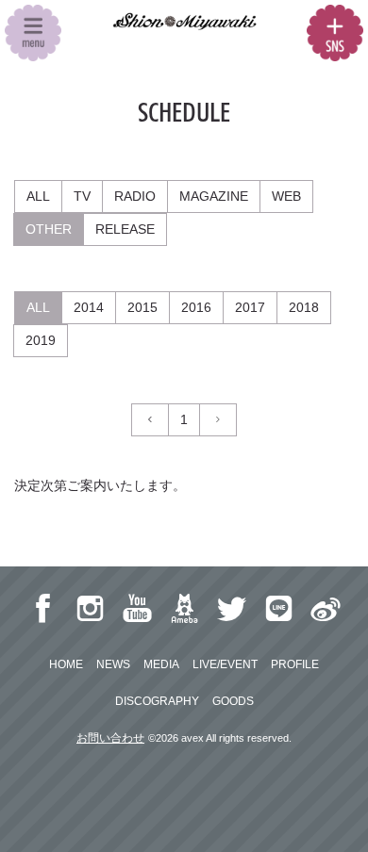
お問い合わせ (110, 738)
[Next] (218, 419)
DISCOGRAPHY (157, 701)
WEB (286, 196)
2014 (89, 307)
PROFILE (295, 664)
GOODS (233, 701)
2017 (250, 307)
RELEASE (125, 229)
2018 (304, 307)
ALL (38, 196)
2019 (40, 340)
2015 (142, 307)
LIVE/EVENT (225, 664)
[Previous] (150, 419)
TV (82, 196)
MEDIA (161, 664)
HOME (66, 664)
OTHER (48, 229)
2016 (196, 307)
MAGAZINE (213, 196)
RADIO (135, 196)
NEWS (113, 664)
